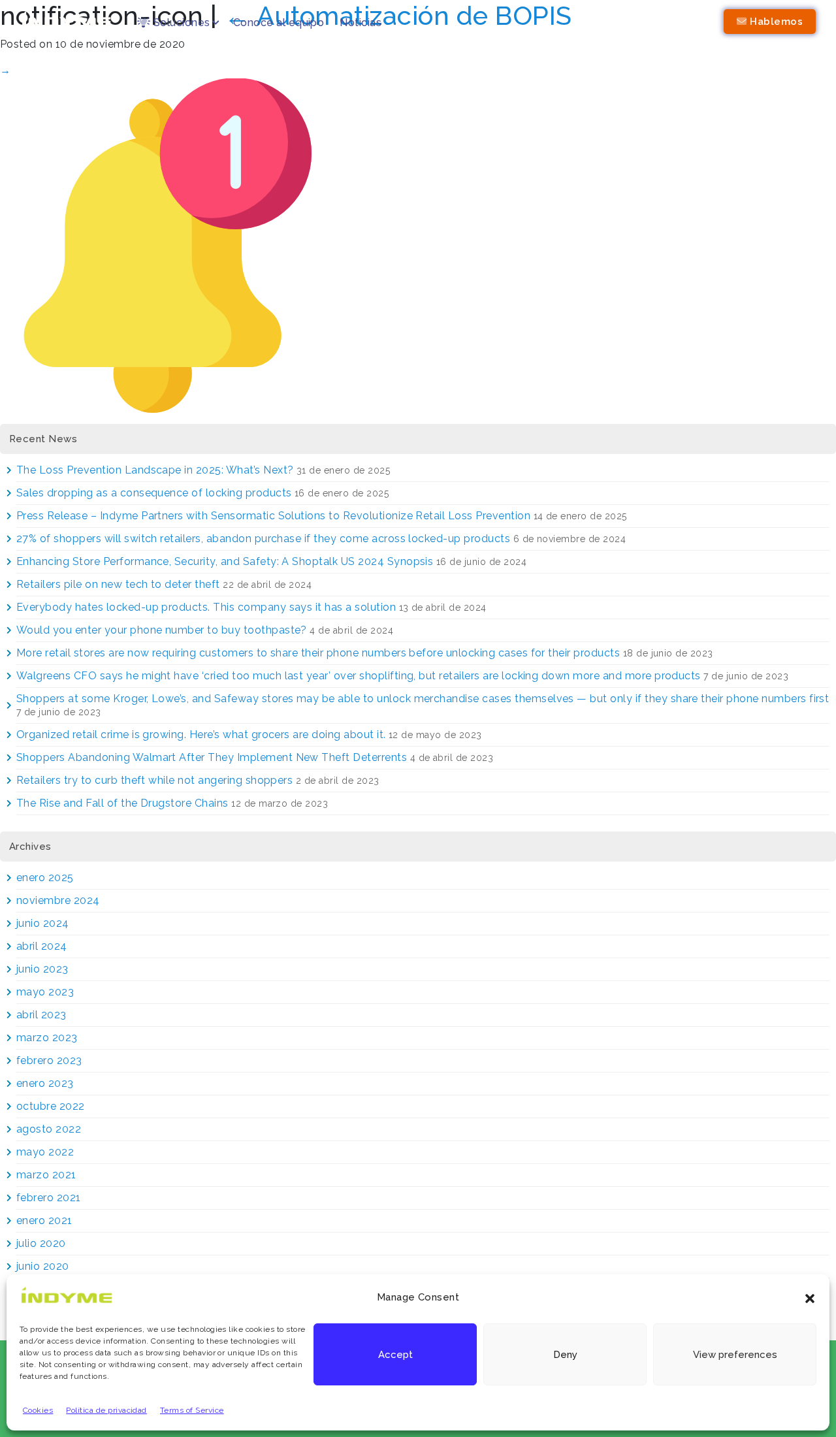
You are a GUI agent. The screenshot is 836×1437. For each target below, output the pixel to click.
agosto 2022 (48, 1129)
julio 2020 (41, 1243)
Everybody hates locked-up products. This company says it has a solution (206, 607)
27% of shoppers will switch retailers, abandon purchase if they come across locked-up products (263, 538)
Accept (395, 1355)
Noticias (360, 22)
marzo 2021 (46, 1175)
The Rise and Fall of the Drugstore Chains (122, 803)
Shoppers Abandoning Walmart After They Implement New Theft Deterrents (211, 757)
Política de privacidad (106, 1410)
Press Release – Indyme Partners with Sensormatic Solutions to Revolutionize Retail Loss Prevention (273, 515)
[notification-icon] (167, 244)
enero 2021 (44, 1220)
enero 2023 (45, 1083)
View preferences (735, 1355)
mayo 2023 (45, 992)
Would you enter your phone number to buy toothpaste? (161, 630)
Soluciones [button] (180, 22)
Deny (565, 1355)
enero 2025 (45, 877)
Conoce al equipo (279, 22)
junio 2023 (42, 969)
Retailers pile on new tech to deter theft (118, 584)
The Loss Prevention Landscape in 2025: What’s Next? (154, 470)
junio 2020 (42, 1266)
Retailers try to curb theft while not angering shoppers (154, 780)
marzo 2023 (47, 1037)
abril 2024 (41, 946)
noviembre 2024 (58, 900)
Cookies (38, 1410)
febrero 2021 (48, 1197)
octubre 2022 (50, 1106)
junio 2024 (42, 923)
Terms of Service (192, 1410)
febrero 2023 (49, 1060)
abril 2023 (41, 1015)
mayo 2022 (45, 1152)
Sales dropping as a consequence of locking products (153, 493)
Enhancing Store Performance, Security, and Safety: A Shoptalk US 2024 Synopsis (224, 561)
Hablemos (775, 21)
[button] (809, 1297)
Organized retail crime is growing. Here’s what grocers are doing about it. (201, 734)
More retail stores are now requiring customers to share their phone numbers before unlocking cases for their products (318, 653)
